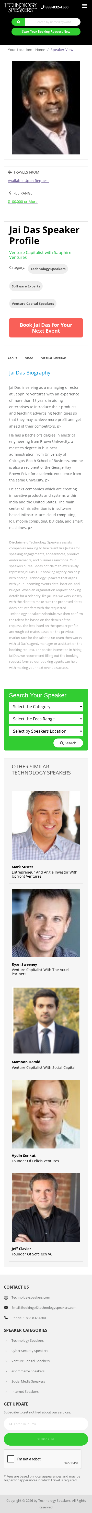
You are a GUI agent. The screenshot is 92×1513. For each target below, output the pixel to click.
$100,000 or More (23, 201)
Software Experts (26, 286)
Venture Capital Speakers (33, 303)
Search (70, 743)
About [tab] (12, 358)
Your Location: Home (26, 49)
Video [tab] (29, 358)
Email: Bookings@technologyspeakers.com (44, 1307)
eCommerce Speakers (28, 1371)
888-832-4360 (56, 7)
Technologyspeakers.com (31, 1297)
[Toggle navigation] (84, 6)
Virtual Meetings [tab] (53, 358)
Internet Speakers (25, 1391)
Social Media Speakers (28, 1381)
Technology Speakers (47, 269)
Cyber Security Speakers (30, 1350)
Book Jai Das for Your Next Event (46, 327)
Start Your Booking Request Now (46, 31)
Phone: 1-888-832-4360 (29, 1317)
